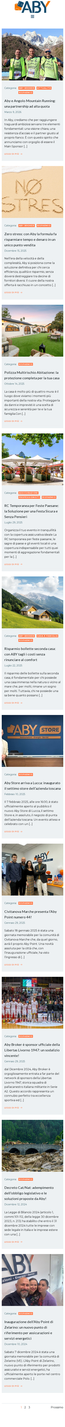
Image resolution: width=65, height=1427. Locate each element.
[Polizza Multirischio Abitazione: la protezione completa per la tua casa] (32, 330)
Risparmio (25, 92)
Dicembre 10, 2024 (15, 1344)
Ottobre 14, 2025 (14, 383)
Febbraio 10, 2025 (14, 794)
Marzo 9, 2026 (12, 112)
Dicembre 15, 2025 (15, 250)
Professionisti (29, 497)
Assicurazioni (28, 493)
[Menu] (32, 16)
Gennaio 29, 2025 (14, 922)
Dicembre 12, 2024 (15, 1204)
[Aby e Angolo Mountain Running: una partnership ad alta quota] (32, 54)
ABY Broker (26, 88)
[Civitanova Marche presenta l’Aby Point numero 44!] (32, 869)
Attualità (44, 88)
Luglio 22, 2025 (13, 665)
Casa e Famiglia (47, 636)
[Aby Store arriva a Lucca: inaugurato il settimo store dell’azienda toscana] (32, 740)
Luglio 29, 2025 (13, 522)
